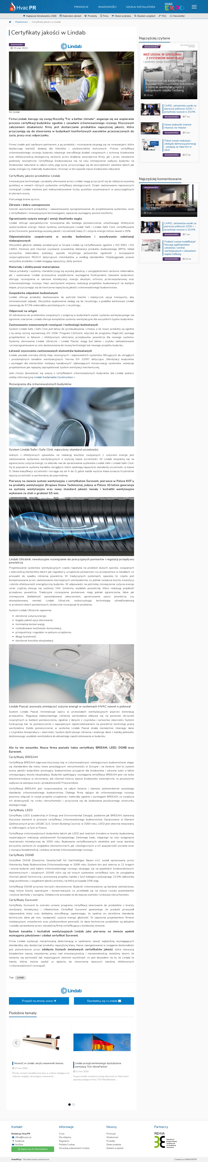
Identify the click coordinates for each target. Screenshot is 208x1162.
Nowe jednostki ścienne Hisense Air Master (177, 126)
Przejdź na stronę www (38, 1001)
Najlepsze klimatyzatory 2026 (41, 16)
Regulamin (64, 1141)
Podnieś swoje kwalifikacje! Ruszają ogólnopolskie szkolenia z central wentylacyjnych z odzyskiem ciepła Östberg (180, 248)
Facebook (19, 1141)
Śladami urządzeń (146, 16)
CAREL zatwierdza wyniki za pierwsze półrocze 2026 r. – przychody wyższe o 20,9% (180, 109)
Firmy (105, 16)
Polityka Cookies (67, 1144)
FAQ (163, 16)
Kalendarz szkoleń (71, 16)
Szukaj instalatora (140, 7)
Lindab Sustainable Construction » (54, 377)
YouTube (19, 1144)
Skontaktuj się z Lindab (102, 1001)
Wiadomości (107, 7)
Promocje (81, 7)
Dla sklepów (65, 1137)
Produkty (92, 16)
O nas (62, 1133)
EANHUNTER (191, 1159)
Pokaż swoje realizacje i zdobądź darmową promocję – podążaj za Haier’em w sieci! (180, 145)
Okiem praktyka (122, 16)
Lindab (20, 977)
